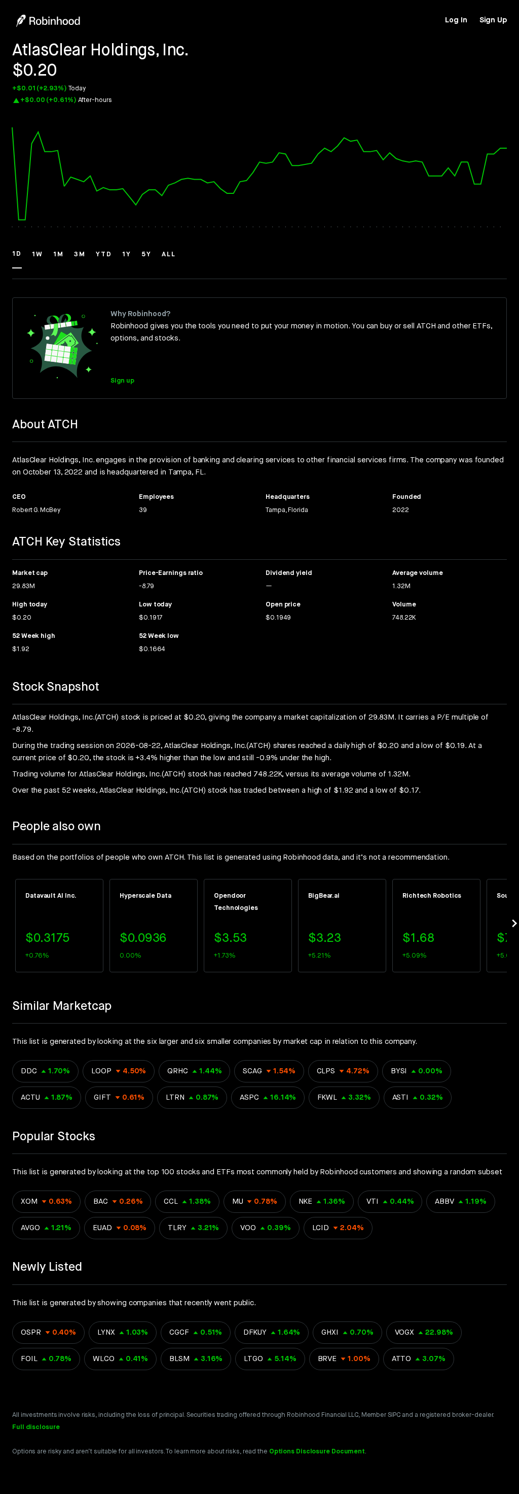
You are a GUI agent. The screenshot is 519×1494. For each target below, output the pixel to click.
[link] (456, 20)
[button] (17, 258)
